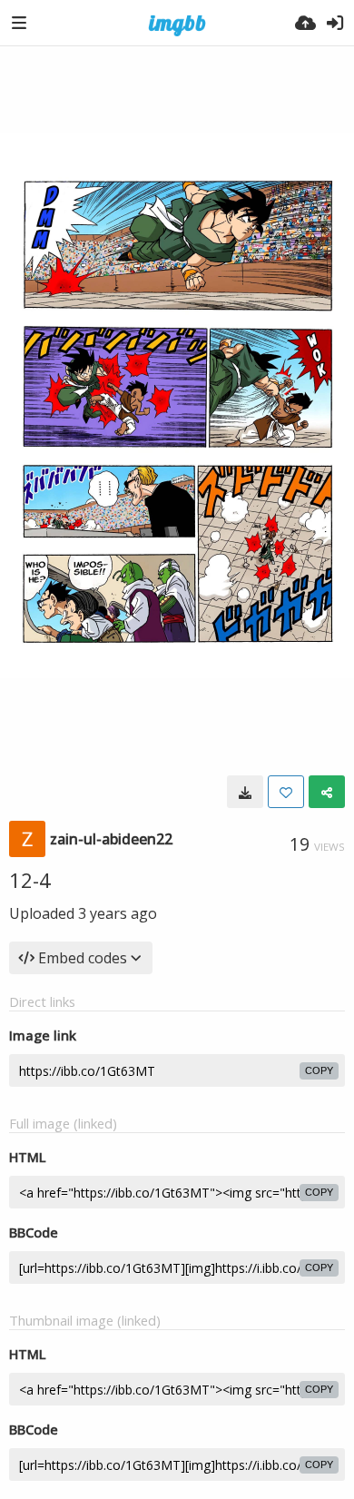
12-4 (30, 879)
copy (319, 1070)
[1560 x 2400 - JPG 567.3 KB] (245, 791)
